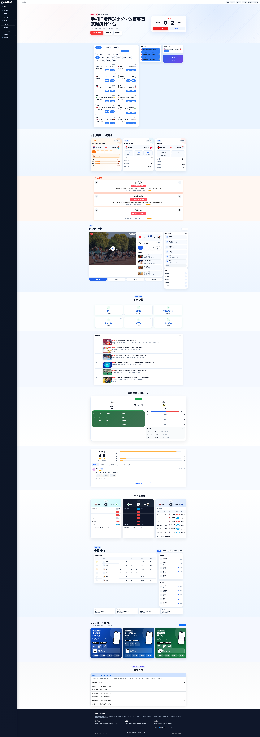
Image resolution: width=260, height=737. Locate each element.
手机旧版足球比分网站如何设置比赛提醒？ (102, 700)
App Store (96, 642)
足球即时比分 (106, 47)
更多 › (180, 335)
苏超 (159, 550)
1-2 (98, 152)
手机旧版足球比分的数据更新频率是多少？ (102, 686)
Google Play (103, 642)
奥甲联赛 (148, 723)
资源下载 (256, 2)
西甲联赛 (126, 723)
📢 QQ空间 (170, 727)
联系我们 (144, 732)
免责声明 (139, 732)
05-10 (125, 51)
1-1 (111, 152)
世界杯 (130, 723)
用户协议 (134, 732)
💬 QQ (165, 727)
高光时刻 (112, 70)
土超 (170, 550)
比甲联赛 (144, 723)
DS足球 (155, 723)
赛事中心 (238, 2)
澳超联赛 (135, 723)
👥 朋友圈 (161, 727)
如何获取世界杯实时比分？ (98, 682)
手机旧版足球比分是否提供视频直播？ (101, 689)
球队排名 (232, 2)
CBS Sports (170, 723)
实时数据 (117, 33)
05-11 (99, 54)
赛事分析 (112, 80)
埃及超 (175, 550)
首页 (228, 2)
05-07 (99, 51)
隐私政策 (129, 732)
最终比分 (98, 47)
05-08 (108, 51)
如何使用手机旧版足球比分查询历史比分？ (102, 704)
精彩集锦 (133, 70)
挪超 (181, 550)
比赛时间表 (115, 47)
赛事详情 (108, 33)
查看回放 (107, 70)
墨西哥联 (165, 550)
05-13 (115, 54)
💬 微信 (155, 727)
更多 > (182, 428)
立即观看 (166, 51)
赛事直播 (115, 723)
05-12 (107, 54)
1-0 (94, 152)
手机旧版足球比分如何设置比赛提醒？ (101, 696)
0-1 (102, 152)
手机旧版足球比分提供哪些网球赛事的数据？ (103, 675)
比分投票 (250, 2)
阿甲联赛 (139, 723)
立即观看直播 (96, 33)
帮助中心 (244, 2)
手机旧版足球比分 (6, 2)
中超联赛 (160, 723)
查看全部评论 (138, 483)
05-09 (116, 51)
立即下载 (183, 625)
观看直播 (160, 28)
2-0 (107, 152)
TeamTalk (164, 723)
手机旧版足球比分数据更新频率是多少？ (101, 693)
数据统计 (177, 28)
